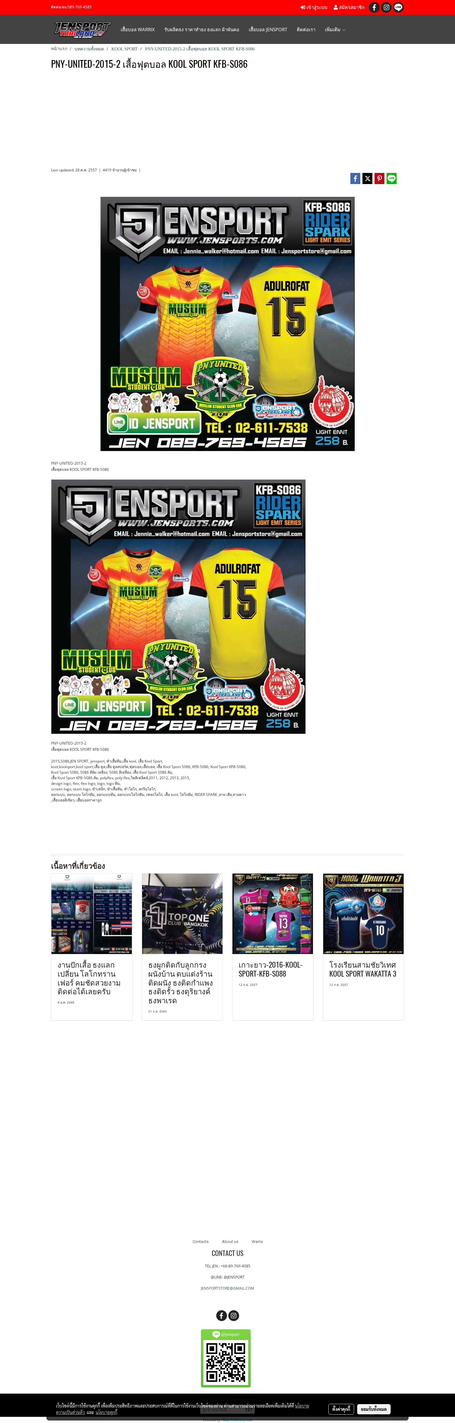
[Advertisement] (227, 121)
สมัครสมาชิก (351, 7)
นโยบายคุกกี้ (106, 1412)
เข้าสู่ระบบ (316, 7)
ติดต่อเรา (306, 29)
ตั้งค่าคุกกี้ (341, 1409)
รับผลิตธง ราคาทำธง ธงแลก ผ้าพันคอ (201, 29)
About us (230, 1241)
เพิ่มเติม (333, 29)
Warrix (257, 1241)
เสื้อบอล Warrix (138, 29)
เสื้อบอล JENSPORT (268, 29)
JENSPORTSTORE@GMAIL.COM (227, 1288)
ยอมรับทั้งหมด (374, 1409)
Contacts (201, 1241)
